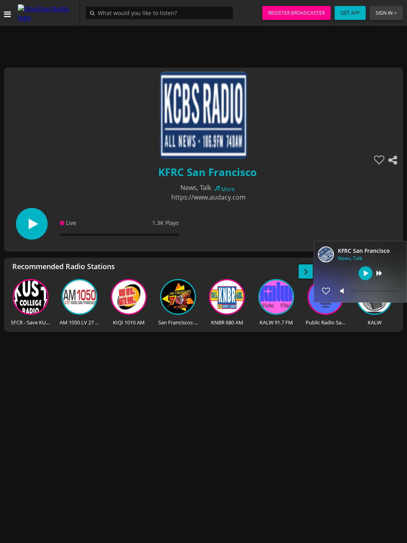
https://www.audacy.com (208, 197)
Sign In (384, 13)
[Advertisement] (203, 44)
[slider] (375, 291)
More (228, 189)
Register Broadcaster (296, 13)
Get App (350, 13)
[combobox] (161, 12)
